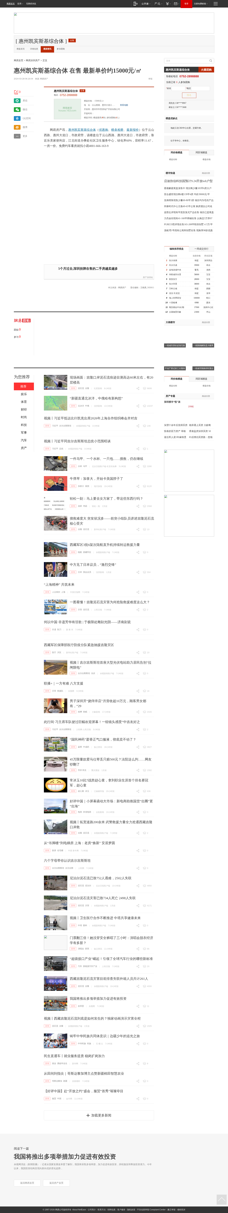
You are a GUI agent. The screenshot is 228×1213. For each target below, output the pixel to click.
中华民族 (82, 1043)
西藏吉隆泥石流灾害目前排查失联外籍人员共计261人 (109, 978)
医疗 (54, 652)
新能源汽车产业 (90, 966)
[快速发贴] (16, 92)
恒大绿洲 (173, 260)
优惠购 (103, 129)
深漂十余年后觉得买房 (175, 425)
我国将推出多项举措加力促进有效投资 (98, 998)
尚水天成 (173, 265)
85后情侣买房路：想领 (200, 437)
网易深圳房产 (33, 60)
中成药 (86, 747)
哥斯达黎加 (57, 1081)
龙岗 (208, 270)
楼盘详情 (88, 117)
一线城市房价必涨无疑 (175, 345)
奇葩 (85, 506)
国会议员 (87, 572)
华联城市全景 (175, 274)
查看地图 (124, 105)
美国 (87, 486)
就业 (54, 1063)
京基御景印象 (175, 312)
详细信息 (34, 49)
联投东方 (173, 279)
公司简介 (92, 1209)
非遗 (54, 629)
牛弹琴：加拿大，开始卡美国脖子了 (96, 478)
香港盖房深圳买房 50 (200, 431)
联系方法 (102, 1209)
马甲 (85, 466)
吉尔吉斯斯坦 (65, 426)
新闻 (73, 388)
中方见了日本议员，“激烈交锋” (93, 564)
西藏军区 (87, 552)
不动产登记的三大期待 (175, 368)
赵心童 (81, 791)
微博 (25, 127)
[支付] (168, 3)
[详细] (191, 406)
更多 (25, 136)
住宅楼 (60, 850)
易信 (25, 100)
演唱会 (81, 949)
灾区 (59, 652)
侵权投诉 (181, 1209)
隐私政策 (131, 1209)
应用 (19, 4)
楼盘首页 (21, 49)
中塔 (80, 925)
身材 (80, 506)
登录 (186, 4)
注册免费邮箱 (200, 4)
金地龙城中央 (175, 270)
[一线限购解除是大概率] (203, 329)
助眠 (85, 712)
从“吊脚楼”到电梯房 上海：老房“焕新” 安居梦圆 (79, 843)
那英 (87, 949)
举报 (150, 79)
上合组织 (56, 592)
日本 (80, 572)
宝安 (208, 274)
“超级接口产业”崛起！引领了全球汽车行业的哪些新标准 (111, 959)
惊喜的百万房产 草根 (175, 431)
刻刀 (59, 629)
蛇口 (208, 298)
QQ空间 (27, 118)
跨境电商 (87, 812)
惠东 (208, 302)
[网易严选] (158, 3)
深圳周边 (208, 260)
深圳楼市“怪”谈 (172, 402)
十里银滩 (173, 302)
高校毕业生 (62, 1063)
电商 (80, 812)
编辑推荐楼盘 (177, 249)
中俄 (87, 406)
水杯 (80, 466)
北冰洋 (81, 406)
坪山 (208, 312)
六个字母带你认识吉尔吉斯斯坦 (67, 860)
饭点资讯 (98, 747)
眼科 (85, 925)
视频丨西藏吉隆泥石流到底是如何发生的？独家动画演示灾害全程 (92, 1018)
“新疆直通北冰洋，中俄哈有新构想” (96, 398)
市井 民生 (82, 770)
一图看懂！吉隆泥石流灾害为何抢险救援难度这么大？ (110, 602)
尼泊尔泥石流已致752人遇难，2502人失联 (101, 878)
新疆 (65, 1081)
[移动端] (135, 3)
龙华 (208, 293)
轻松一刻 (96, 506)
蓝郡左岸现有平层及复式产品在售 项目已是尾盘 (189, 212)
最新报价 (133, 129)
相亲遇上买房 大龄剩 (200, 425)
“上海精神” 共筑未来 (59, 584)
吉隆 (87, 388)
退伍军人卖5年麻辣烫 (175, 437)
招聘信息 (111, 1209)
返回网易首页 (27, 1183)
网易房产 (44, 79)
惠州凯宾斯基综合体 (66, 90)
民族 (89, 1043)
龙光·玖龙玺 (174, 293)
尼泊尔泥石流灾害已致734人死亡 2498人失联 (103, 898)
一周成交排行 (201, 249)
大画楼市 (170, 322)
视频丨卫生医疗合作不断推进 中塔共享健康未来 (105, 918)
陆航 (80, 552)
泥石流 (81, 388)
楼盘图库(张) (99, 117)
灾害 (80, 609)
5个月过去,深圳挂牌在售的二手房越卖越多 (88, 268)
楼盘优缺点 (171, 118)
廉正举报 (171, 1209)
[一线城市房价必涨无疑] (175, 329)
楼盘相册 (117, 129)
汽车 (80, 966)
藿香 (80, 747)
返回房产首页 (56, 1183)
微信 (25, 109)
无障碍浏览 (31, 4)
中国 (59, 1098)
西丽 (208, 288)
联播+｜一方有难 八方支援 (63, 683)
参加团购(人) (113, 117)
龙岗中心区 (208, 307)
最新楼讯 (47, 49)
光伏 (93, 673)
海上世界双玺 (175, 298)
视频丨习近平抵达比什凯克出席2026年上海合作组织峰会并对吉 (90, 418)
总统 (61, 448)
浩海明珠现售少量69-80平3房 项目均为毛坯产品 (188, 200)
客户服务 (121, 1209)
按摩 (80, 712)
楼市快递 (170, 173)
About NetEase (79, 1209)
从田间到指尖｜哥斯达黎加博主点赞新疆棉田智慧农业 (84, 1073)
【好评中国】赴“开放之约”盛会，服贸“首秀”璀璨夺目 (83, 1091)
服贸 (54, 1098)
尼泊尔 (88, 885)
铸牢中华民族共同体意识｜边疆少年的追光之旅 (105, 1036)
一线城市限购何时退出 (203, 368)
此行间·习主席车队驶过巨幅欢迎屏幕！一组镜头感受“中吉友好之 (92, 722)
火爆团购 (206, 69)
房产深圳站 (148, 277)
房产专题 (170, 396)
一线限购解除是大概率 (203, 345)
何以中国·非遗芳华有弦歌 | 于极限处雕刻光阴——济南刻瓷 (87, 622)
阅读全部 (206, 173)
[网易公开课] (146, 3)
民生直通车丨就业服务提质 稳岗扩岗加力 (74, 1056)
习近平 (55, 426)
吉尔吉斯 (69, 868)
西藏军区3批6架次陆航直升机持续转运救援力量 (105, 545)
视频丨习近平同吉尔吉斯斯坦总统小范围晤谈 (77, 441)
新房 (54, 850)
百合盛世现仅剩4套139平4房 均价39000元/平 (187, 194)
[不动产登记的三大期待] (175, 352)
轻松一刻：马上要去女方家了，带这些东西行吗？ (106, 498)
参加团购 (61, 49)
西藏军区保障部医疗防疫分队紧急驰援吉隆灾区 (79, 645)
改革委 (81, 1006)
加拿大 (81, 486)
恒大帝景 (173, 284)
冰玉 (87, 791)
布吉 (208, 265)
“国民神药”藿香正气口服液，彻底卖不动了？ (103, 739)
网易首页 (11, 4)
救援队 (60, 691)
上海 (63, 592)
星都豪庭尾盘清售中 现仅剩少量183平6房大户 (187, 188)
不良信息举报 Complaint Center (151, 1209)
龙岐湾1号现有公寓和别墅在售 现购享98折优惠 (188, 230)
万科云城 (173, 288)
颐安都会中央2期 (176, 307)
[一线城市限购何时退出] (203, 352)
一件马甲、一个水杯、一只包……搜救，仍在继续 (106, 459)
